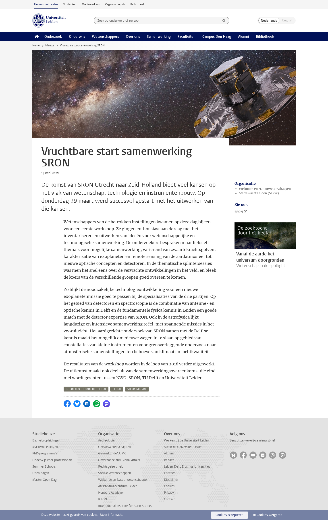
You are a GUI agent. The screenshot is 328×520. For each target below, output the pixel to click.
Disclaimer (171, 480)
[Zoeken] (224, 20)
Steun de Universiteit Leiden (183, 447)
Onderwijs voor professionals (52, 460)
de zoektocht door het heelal (86, 389)
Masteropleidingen (45, 447)
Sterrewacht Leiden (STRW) (259, 193)
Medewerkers (91, 4)
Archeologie (106, 440)
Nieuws (49, 45)
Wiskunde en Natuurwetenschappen (265, 189)
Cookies (169, 486)
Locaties (169, 473)
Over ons (133, 36)
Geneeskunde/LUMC (112, 453)
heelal (116, 389)
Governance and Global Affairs (119, 460)
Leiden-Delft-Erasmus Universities (187, 466)
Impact (169, 460)
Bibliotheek (137, 4)
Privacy (169, 493)
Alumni (243, 36)
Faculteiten (186, 36)
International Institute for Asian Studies (125, 506)
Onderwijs (77, 36)
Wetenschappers (105, 36)
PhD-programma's (44, 453)
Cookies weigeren (269, 515)
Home (35, 45)
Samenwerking (159, 36)
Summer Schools (44, 466)
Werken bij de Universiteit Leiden (186, 440)
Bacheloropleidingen (46, 440)
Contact (169, 499)
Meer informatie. (111, 515)
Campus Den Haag (216, 36)
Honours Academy (111, 493)
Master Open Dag (44, 480)
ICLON (102, 499)
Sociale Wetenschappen (114, 473)
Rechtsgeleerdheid (110, 466)
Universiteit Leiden (46, 4)
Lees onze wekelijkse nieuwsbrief (252, 440)
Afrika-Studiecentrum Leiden (117, 486)
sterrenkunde (137, 389)
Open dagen (40, 473)
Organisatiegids (115, 4)
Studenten (69, 4)
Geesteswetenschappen (114, 447)
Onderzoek (53, 36)
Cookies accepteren (229, 515)
